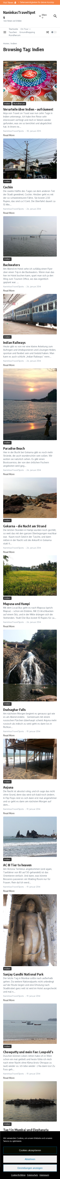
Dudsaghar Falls (14, 709)
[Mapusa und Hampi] (30, 575)
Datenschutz (32, 1175)
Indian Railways (14, 342)
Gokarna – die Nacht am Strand (24, 526)
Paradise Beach (14, 448)
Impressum (44, 1175)
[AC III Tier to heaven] (30, 837)
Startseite (13, 29)
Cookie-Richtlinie (18, 1175)
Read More (9, 135)
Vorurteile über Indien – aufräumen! (28, 109)
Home (6, 43)
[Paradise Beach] (30, 404)
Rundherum (14, 35)
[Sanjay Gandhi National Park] (30, 930)
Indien (7, 103)
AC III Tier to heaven (17, 865)
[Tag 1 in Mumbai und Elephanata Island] (30, 1101)
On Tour (24, 29)
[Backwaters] (30, 236)
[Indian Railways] (30, 314)
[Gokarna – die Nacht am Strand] (30, 497)
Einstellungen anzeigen (30, 1168)
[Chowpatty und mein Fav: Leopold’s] (30, 1023)
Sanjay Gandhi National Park (23, 974)
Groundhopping (27, 32)
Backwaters (11, 265)
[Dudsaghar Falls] (30, 666)
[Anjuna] (30, 759)
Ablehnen (30, 1159)
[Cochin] (30, 159)
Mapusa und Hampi (16, 604)
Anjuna (8, 787)
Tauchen (13, 32)
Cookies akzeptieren (30, 1150)
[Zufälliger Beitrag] (47, 32)
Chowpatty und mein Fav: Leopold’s (28, 1052)
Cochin (8, 187)
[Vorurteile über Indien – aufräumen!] (30, 81)
